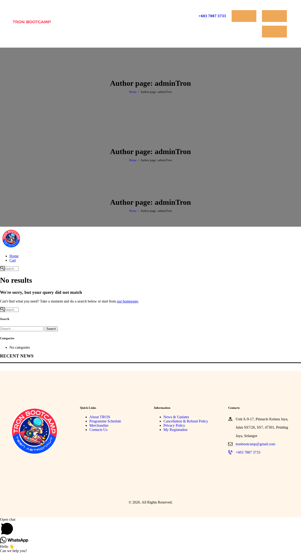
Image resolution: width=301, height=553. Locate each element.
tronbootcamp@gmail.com (255, 444)
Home (133, 92)
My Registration (175, 430)
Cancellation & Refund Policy (185, 421)
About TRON (99, 417)
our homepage (127, 301)
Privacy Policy (174, 425)
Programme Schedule (105, 421)
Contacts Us (98, 430)
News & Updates (176, 417)
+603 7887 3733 (248, 452)
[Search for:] (22, 329)
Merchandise (98, 425)
